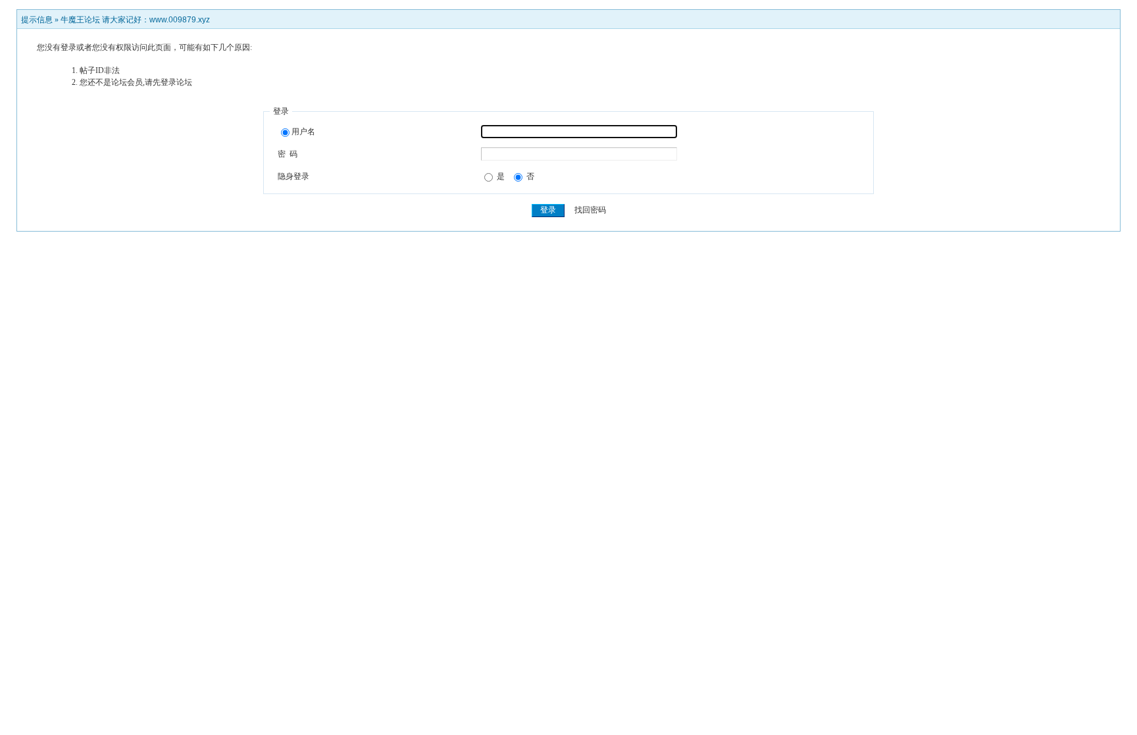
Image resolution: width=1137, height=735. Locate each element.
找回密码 (590, 210)
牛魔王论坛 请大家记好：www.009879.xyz (135, 19)
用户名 (303, 131)
